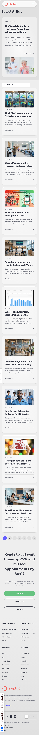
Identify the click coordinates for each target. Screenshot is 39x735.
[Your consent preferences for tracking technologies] (1, 376)
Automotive (25, 653)
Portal (23, 641)
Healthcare (24, 668)
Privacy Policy (5, 725)
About (4, 653)
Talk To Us (19, 609)
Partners (5, 672)
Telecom (24, 680)
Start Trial (19, 593)
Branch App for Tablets (28, 633)
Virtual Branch (6, 637)
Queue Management (9, 629)
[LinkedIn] (15, 716)
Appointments (7, 633)
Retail (4, 641)
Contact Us (6, 661)
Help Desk (5, 668)
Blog (3, 657)
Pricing (4, 676)
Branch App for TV (27, 629)
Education (24, 661)
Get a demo (19, 601)
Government (25, 665)
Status (4, 680)
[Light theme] (30, 716)
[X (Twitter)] (7, 716)
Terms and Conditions (7, 727)
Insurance (24, 672)
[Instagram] (11, 716)
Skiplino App (25, 637)
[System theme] (26, 716)
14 (34, 538)
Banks (23, 657)
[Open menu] (33, 4)
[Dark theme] (34, 716)
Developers (6, 665)
